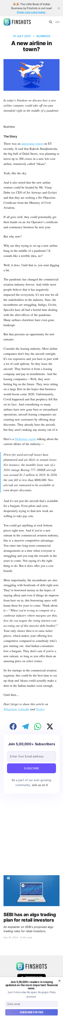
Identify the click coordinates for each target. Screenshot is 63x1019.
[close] (59, 8)
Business (43, 36)
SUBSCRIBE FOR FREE (31, 1012)
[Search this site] (50, 22)
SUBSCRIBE (31, 768)
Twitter (40, 709)
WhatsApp (10, 709)
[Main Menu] (57, 22)
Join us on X (39, 785)
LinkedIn (23, 709)
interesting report (32, 143)
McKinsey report (25, 439)
